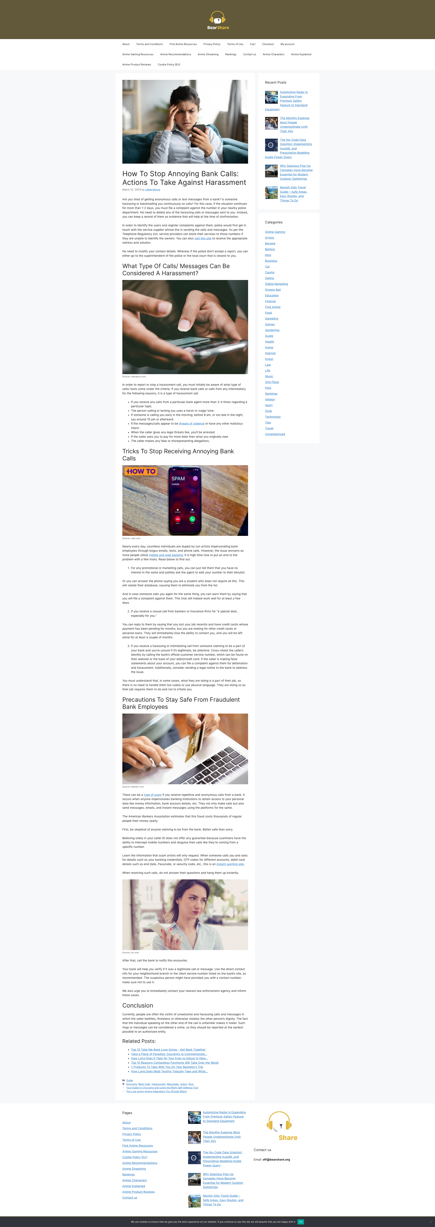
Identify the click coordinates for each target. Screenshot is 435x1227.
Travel (269, 428)
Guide (129, 1080)
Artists (269, 237)
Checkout (268, 44)
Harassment (159, 1084)
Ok (300, 1221)
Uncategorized (275, 434)
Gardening (272, 330)
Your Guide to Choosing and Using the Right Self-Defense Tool (162, 1087)
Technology (273, 416)
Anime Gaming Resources (137, 54)
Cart (252, 44)
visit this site (202, 238)
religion (270, 399)
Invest (269, 359)
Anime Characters (273, 54)
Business (271, 260)
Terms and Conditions (149, 44)
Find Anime (273, 307)
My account (287, 44)
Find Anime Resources (183, 44)
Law (268, 364)
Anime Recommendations (175, 54)
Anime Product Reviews (136, 64)
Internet (270, 353)
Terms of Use (235, 44)
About (125, 44)
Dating (269, 278)
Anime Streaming (208, 54)
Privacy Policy (212, 44)
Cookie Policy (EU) (169, 64)
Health (269, 341)
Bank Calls (144, 1084)
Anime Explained (301, 54)
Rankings (230, 54)
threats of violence (191, 423)
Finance (270, 301)
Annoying (131, 1084)
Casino (269, 272)
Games (270, 324)
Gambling (271, 318)
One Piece (272, 382)
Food (268, 312)
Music (269, 376)
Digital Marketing (276, 284)
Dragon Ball (273, 289)
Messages (173, 1084)
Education (272, 295)
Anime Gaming (275, 232)
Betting (270, 249)
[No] (430, 1222)
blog (268, 255)
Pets (268, 388)
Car (267, 266)
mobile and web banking (166, 555)
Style (268, 411)
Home (269, 347)
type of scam (153, 794)
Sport (269, 405)
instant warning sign (230, 864)
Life (267, 370)
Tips (268, 422)
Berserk (270, 243)
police (183, 1084)
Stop (191, 1084)
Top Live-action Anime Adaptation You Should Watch (156, 1091)
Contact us (249, 54)
